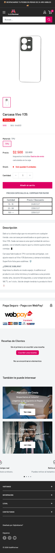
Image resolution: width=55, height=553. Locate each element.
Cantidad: (7, 175)
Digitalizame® (18, 525)
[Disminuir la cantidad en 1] (16, 175)
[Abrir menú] (4, 12)
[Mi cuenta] (44, 12)
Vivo (5, 125)
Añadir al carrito (27, 185)
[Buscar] (49, 20)
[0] (50, 12)
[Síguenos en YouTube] (15, 538)
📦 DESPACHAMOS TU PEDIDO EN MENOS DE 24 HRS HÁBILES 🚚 (27, 3)
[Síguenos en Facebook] (4, 538)
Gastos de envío (37, 156)
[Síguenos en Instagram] (9, 538)
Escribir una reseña (27, 352)
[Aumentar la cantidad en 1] (30, 175)
